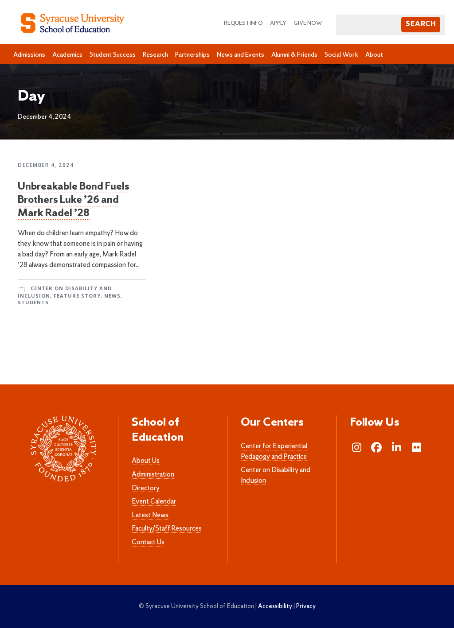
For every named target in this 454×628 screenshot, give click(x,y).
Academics (67, 54)
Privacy (306, 606)
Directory (146, 488)
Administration (153, 474)
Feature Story (77, 295)
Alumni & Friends (294, 54)
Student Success (113, 54)
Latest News (150, 515)
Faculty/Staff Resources (167, 528)
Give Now (308, 23)
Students (33, 302)
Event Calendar (154, 501)
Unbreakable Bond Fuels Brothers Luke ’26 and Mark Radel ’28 (73, 200)
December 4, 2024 (46, 165)
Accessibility (275, 606)
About (374, 54)
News (112, 295)
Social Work (341, 54)
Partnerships (192, 54)
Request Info (243, 23)
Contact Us (148, 542)
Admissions (29, 54)
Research (155, 54)
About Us (146, 461)
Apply (278, 23)
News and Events (240, 54)
